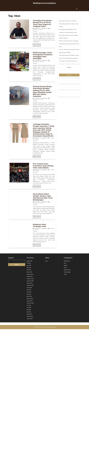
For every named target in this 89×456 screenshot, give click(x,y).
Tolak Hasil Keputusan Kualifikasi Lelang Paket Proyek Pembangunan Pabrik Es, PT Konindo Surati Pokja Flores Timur (69, 58)
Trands (65, 274)
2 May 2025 (36, 169)
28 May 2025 (37, 28)
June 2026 (29, 265)
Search (69, 67)
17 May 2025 (37, 60)
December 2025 (30, 278)
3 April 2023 (36, 228)
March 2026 (29, 272)
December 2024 (30, 303)
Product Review (67, 269)
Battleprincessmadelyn (44, 3)
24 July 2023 (37, 201)
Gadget (65, 265)
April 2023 (29, 311)
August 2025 (29, 287)
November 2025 (30, 280)
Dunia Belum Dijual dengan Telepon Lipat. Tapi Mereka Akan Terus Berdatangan (43, 197)
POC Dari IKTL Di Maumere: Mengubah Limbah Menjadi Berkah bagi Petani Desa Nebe (69, 43)
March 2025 (29, 296)
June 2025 (29, 292)
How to (65, 267)
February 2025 (30, 298)
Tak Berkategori (67, 272)
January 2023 (30, 318)
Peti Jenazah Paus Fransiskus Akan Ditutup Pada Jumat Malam (43, 166)
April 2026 (29, 269)
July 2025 (29, 289)
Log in (46, 261)
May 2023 (29, 309)
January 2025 (30, 300)
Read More (37, 45)
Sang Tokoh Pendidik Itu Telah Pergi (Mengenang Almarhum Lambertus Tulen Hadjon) (69, 23)
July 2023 (29, 305)
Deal (65, 263)
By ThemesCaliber (51, 327)
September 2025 (30, 285)
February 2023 (30, 316)
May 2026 (29, 267)
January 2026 (30, 276)
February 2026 (30, 274)
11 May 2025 (37, 98)
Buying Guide (67, 261)
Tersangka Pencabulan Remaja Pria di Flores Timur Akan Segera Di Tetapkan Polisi (42, 23)
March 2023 (29, 314)
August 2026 (29, 261)
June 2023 (29, 307)
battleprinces (44, 28)
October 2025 (30, 283)
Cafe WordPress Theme (39, 327)
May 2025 (29, 294)
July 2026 (29, 263)
